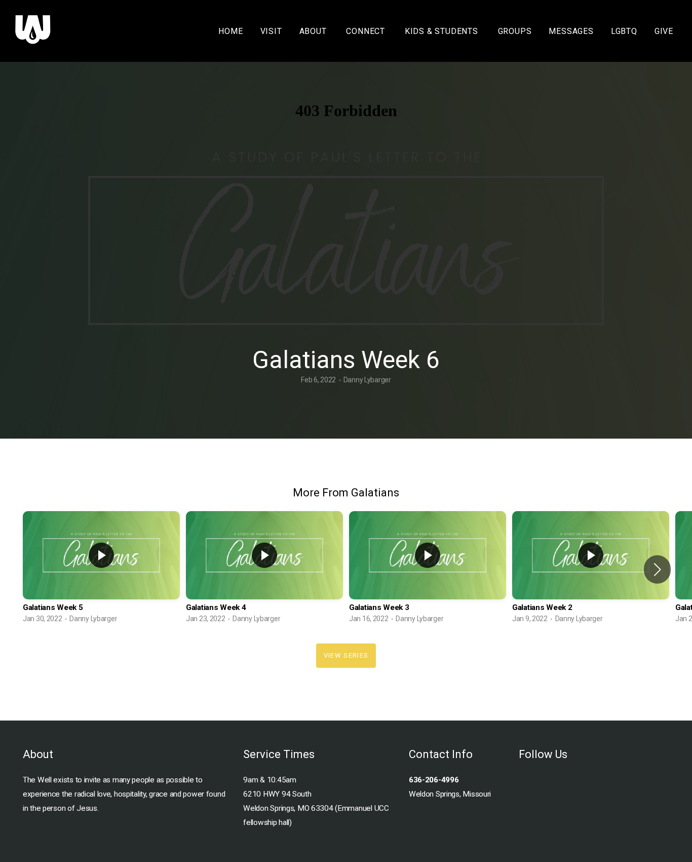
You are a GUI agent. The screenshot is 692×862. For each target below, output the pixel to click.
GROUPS (515, 31)
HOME (230, 31)
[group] (101, 569)
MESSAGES (571, 31)
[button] (657, 569)
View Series (346, 655)
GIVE (664, 31)
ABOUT (314, 31)
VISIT (271, 31)
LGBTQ (624, 31)
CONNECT (366, 31)
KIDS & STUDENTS (443, 31)
